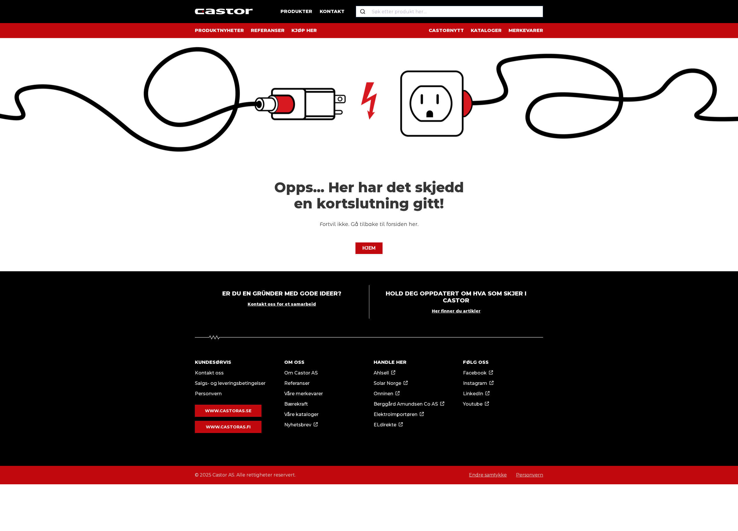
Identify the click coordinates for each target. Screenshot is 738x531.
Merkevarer (526, 30)
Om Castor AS (301, 373)
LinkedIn (473, 393)
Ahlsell (381, 373)
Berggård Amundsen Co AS (406, 404)
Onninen (383, 393)
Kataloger (486, 30)
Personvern (208, 393)
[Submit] (362, 11)
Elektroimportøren (395, 414)
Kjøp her (304, 30)
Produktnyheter (219, 30)
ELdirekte (385, 425)
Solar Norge (387, 383)
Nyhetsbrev (297, 425)
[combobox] (449, 11)
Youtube (473, 404)
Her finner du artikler (456, 311)
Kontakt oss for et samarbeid (282, 304)
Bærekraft (296, 404)
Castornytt (446, 30)
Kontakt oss (209, 373)
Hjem (369, 248)
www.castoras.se (228, 410)
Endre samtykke (488, 475)
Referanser (268, 30)
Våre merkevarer (303, 393)
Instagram (475, 383)
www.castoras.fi (228, 427)
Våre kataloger (301, 414)
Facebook (475, 373)
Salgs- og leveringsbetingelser (230, 383)
